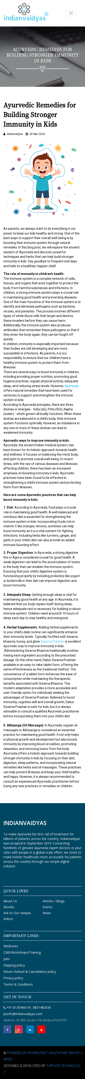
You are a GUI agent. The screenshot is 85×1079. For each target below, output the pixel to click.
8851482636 (41, 1007)
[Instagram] (19, 1029)
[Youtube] (41, 1029)
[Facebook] (7, 1029)
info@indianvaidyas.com (24, 1014)
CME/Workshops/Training (22, 952)
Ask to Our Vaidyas (17, 913)
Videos (8, 919)
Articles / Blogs (54, 901)
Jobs (6, 959)
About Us (10, 901)
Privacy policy (13, 978)
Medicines (10, 946)
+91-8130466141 (18, 1007)
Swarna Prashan (52, 641)
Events (47, 907)
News (47, 913)
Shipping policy (14, 965)
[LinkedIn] (30, 1029)
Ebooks (8, 907)
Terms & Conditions (18, 984)
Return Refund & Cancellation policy (29, 971)
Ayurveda (72, 386)
